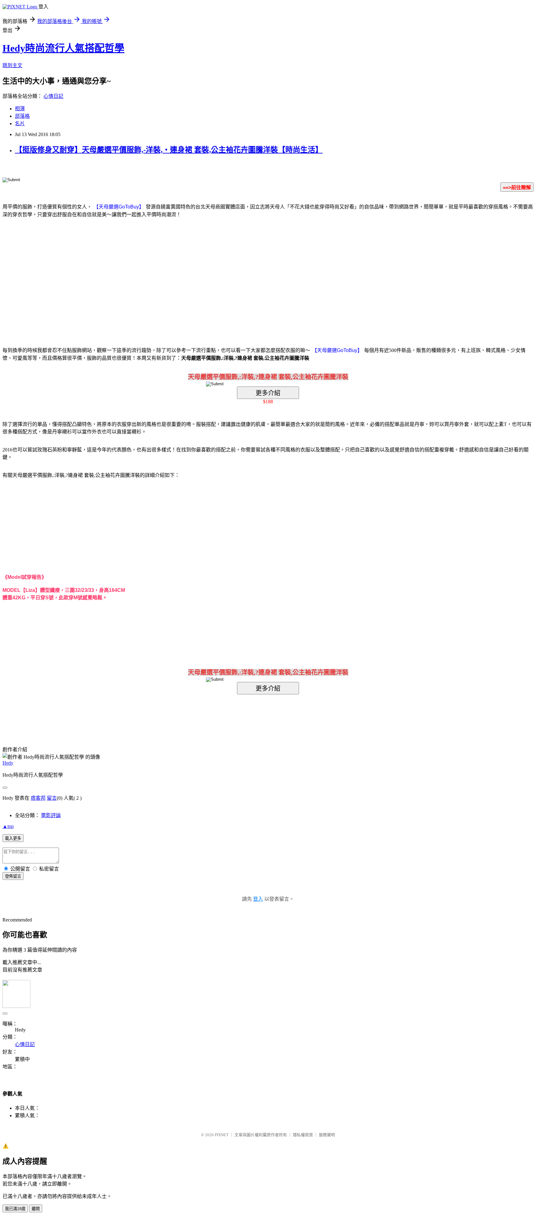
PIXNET (222, 1134)
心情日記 (53, 96)
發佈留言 (13, 876)
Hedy (7, 763)
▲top (8, 826)
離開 (36, 1208)
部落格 (22, 116)
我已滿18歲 (15, 1208)
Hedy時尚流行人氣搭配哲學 (63, 48)
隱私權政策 (303, 1134)
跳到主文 (12, 65)
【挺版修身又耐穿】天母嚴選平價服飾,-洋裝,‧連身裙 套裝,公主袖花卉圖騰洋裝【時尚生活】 (169, 150)
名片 (20, 123)
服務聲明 (327, 1134)
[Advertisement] (215, 272)
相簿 (20, 108)
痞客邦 (38, 798)
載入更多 (13, 838)
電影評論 (51, 815)
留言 (52, 798)
